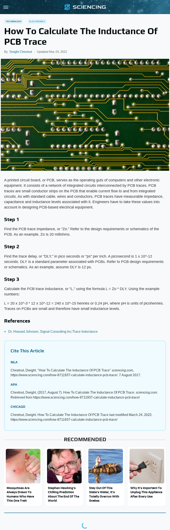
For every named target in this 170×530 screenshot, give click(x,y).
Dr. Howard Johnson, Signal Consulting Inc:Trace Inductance (53, 331)
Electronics (37, 21)
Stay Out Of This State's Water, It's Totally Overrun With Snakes (104, 494)
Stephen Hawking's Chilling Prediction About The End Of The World (63, 494)
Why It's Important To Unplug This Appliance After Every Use (146, 492)
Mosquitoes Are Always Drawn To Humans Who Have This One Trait (20, 494)
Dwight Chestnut (21, 51)
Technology (14, 21)
